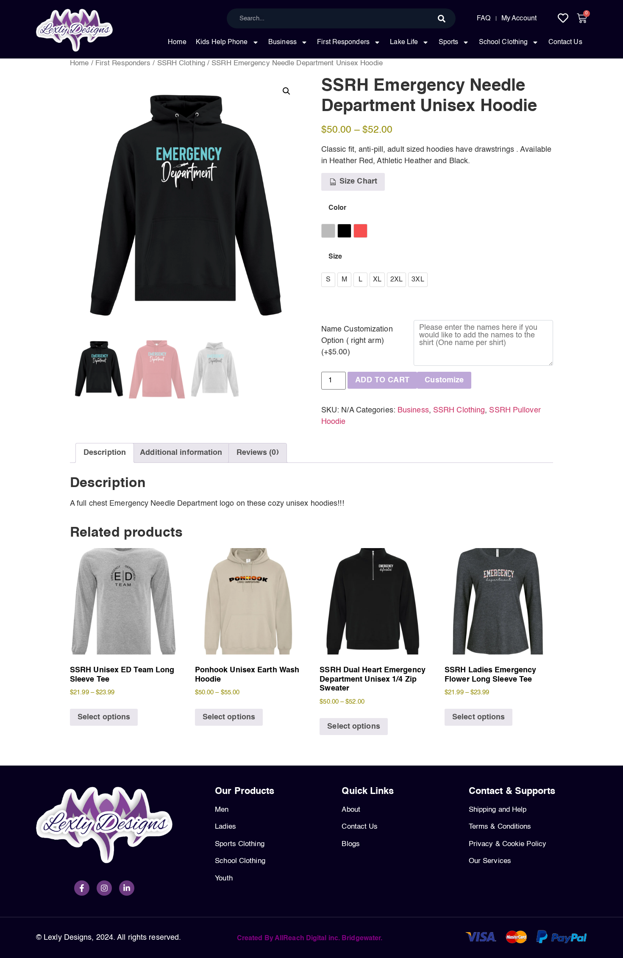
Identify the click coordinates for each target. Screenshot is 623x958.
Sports (449, 42)
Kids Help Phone (222, 42)
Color (337, 208)
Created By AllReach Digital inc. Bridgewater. (310, 938)
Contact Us (565, 42)
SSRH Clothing (181, 63)
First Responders (343, 42)
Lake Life (404, 42)
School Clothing (503, 42)
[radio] (328, 231)
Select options (104, 717)
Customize (444, 380)
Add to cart (382, 380)
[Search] (442, 18)
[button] (286, 91)
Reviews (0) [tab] (257, 453)
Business (282, 42)
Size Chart (357, 181)
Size (335, 256)
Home (177, 42)
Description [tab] (104, 453)
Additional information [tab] (181, 453)
